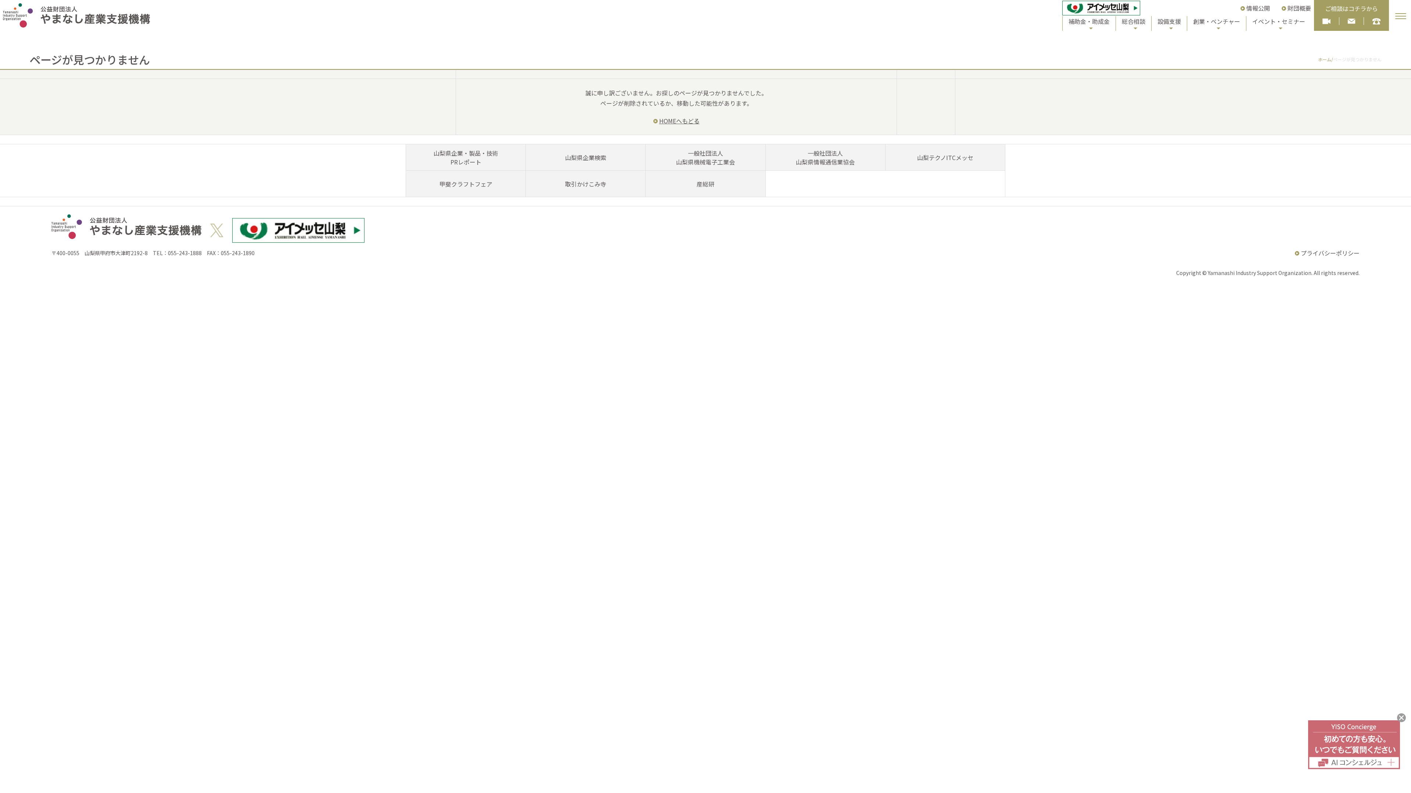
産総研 (705, 184)
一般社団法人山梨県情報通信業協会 (825, 157)
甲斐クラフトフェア (465, 184)
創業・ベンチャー (1216, 21)
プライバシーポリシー (1330, 253)
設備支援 (1169, 21)
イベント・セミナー (1278, 21)
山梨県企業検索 (585, 157)
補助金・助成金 (1089, 21)
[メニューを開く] (1400, 16)
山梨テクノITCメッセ (945, 157)
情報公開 (1258, 8)
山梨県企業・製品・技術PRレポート (466, 157)
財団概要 (1299, 8)
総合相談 (1133, 21)
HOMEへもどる (679, 120)
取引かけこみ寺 (585, 184)
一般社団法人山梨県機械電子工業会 (705, 157)
